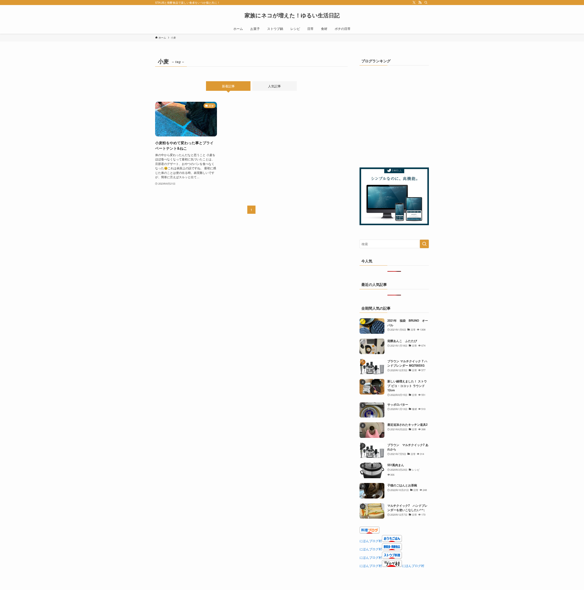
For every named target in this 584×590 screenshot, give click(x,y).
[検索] (426, 2)
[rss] (420, 2)
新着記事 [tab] (228, 86)
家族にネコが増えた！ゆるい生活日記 (292, 15)
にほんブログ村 (371, 540)
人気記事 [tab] (274, 86)
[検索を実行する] (424, 244)
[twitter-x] (414, 2)
